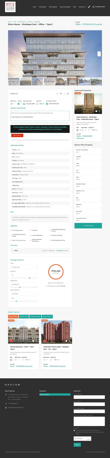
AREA (77, 177)
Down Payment (14, 290)
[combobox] (24, 267)
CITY (77, 170)
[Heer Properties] (10, 11)
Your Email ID (77, 401)
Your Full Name (78, 394)
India (15, 21)
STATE (77, 163)
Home (34, 7)
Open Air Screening (57, 235)
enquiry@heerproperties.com (16, 407)
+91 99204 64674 (100, 7)
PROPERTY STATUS (80, 184)
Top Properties (53, 7)
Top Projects (42, 7)
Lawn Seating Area (37, 235)
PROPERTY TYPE (80, 191)
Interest (13, 271)
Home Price (13, 280)
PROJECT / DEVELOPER (82, 149)
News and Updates (65, 7)
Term (12, 263)
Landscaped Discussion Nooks (19, 235)
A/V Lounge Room (17, 230)
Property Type (24, 316)
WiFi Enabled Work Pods (58, 240)
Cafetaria (34, 230)
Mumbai (30, 21)
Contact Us (82, 7)
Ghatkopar (37, 21)
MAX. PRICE (79, 211)
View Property (23, 339)
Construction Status (81, 218)
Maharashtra (22, 21)
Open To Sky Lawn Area (19, 240)
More (74, 7)
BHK (77, 197)
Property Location (35, 316)
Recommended (13, 316)
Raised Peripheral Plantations (37, 240)
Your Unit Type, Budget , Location (83, 415)
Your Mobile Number (79, 408)
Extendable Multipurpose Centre (59, 230)
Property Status (47, 316)
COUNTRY (78, 156)
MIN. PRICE (78, 204)
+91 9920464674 (13, 403)
